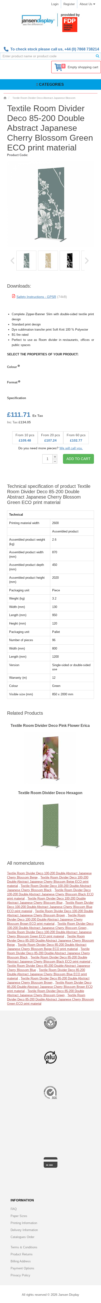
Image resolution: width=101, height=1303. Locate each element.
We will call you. (71, 448)
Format (12, 382)
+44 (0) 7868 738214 (81, 49)
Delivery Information (24, 1230)
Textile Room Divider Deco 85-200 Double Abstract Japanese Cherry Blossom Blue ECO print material (47, 974)
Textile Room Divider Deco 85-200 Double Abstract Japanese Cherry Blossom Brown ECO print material (50, 987)
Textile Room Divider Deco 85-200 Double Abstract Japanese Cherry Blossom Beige (50, 940)
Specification (16, 398)
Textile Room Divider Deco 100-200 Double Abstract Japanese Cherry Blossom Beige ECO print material (48, 882)
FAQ (14, 1209)
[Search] (97, 56)
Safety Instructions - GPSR (36, 297)
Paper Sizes (19, 1216)
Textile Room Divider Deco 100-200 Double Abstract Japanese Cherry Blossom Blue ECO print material (50, 907)
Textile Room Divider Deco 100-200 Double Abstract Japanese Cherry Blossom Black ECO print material (50, 894)
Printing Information (24, 1223)
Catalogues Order (22, 1237)
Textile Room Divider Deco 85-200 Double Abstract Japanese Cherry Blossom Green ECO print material (50, 999)
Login (54, 4)
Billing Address (21, 1261)
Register (69, 4)
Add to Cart (78, 459)
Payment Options (22, 1268)
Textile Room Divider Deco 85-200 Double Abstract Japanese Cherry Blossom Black (48, 953)
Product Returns (22, 1254)
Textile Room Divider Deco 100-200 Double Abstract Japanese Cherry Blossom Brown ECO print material (46, 919)
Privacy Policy (20, 1275)
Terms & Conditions (24, 1247)
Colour (12, 367)
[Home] (5, 97)
